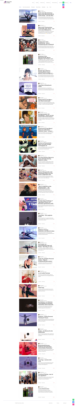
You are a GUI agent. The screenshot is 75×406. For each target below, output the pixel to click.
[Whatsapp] (63, 2)
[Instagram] (63, 7)
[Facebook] (63, 5)
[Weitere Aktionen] (54, 11)
